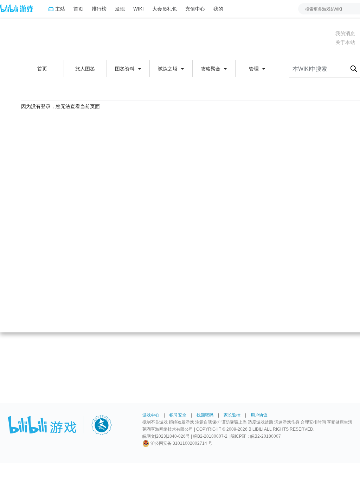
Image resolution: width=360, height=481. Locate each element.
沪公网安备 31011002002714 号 (180, 443)
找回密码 (205, 415)
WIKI (138, 9)
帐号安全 (177, 415)
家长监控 (232, 415)
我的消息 (345, 33)
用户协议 (259, 415)
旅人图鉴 (85, 68)
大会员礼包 (164, 9)
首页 (78, 9)
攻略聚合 (211, 68)
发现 (120, 9)
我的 (218, 9)
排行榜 (99, 9)
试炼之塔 (168, 68)
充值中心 (195, 9)
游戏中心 (150, 415)
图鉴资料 (125, 68)
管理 (254, 68)
